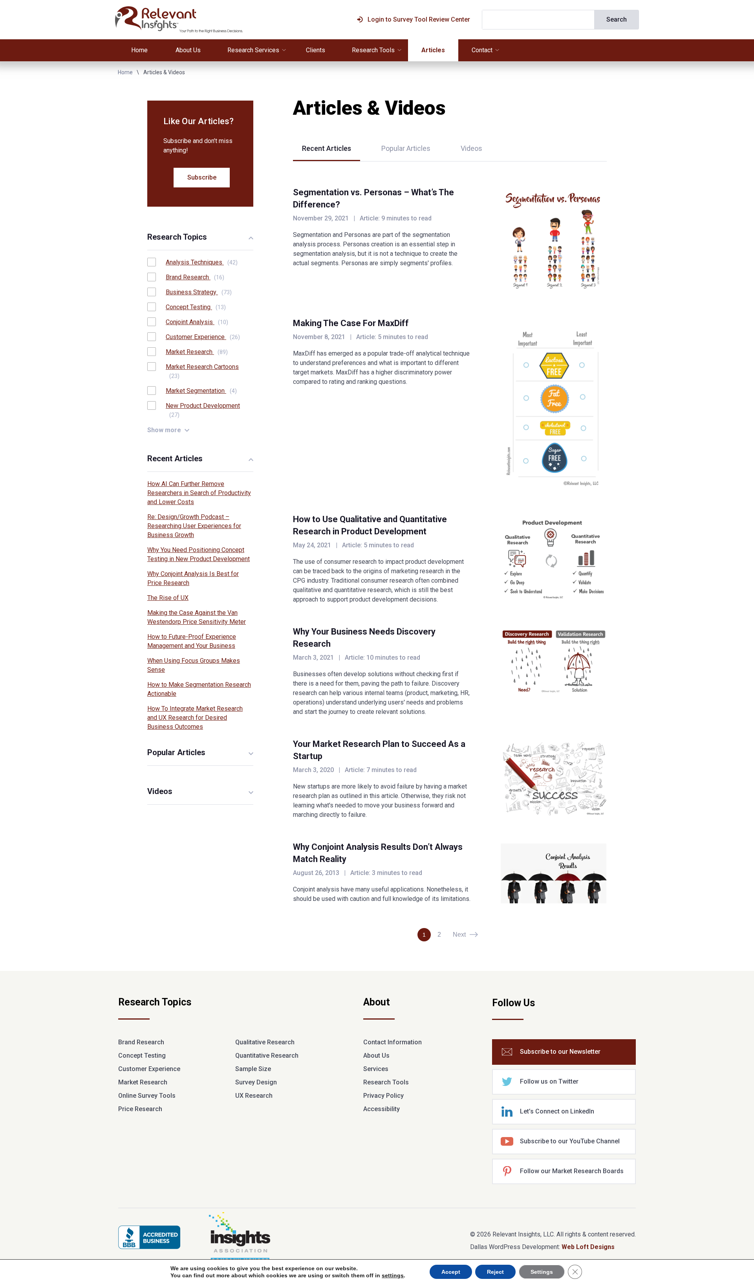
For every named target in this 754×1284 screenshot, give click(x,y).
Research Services (253, 50)
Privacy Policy (383, 1095)
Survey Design (256, 1082)
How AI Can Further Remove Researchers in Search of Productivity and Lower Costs (199, 493)
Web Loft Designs (588, 1247)
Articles (433, 50)
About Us (188, 50)
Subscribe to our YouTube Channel (570, 1141)
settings (393, 1275)
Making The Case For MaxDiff (351, 323)
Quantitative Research (266, 1055)
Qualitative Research (265, 1042)
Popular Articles (405, 148)
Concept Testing (196, 307)
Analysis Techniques (202, 262)
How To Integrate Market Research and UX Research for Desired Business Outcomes (195, 717)
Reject (495, 1272)
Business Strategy (199, 292)
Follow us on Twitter (549, 1081)
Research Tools (373, 50)
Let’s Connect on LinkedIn (557, 1111)
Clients (315, 50)
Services (375, 1069)
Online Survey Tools (147, 1095)
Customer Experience (203, 337)
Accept (450, 1272)
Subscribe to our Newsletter (560, 1051)
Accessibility (381, 1109)
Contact (482, 50)
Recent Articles (326, 148)
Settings (542, 1272)
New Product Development (203, 410)
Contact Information (392, 1042)
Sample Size (253, 1069)
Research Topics (154, 1003)
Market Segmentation (201, 390)
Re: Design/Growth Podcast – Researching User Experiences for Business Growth (194, 526)
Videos (471, 148)
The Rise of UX (167, 598)
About (376, 1003)
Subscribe (201, 177)
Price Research (140, 1109)
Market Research (197, 352)
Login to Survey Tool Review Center (419, 19)
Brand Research (195, 277)
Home (139, 50)
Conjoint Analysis (197, 322)
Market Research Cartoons (202, 371)
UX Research (254, 1095)
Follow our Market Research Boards (572, 1171)
